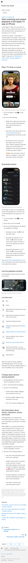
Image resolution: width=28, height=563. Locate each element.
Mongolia (3, 556)
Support (6, 548)
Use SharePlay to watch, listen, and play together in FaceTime (12, 58)
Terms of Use (10, 560)
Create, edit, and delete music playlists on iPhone (14, 518)
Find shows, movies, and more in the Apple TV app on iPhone (14, 506)
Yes (10, 544)
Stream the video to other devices (15, 342)
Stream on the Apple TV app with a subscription (13, 110)
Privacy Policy (4, 560)
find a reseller (9, 553)
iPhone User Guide (7, 6)
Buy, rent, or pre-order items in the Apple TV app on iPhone (13, 510)
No (19, 544)
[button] (8, 17)
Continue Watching (11, 133)
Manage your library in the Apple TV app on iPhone (14, 514)
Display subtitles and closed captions (15, 331)
